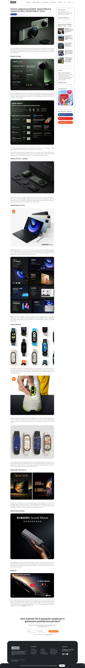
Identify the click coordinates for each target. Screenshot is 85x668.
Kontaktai (64, 646)
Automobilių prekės (44, 653)
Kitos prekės (33, 653)
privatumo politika (48, 634)
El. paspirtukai (43, 652)
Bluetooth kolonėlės (54, 652)
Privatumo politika (14, 661)
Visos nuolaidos (53, 653)
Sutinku (62, 665)
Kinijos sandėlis (34, 650)
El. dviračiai (43, 650)
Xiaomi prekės (33, 652)
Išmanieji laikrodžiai (53, 650)
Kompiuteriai (52, 649)
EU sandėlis (33, 649)
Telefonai (42, 649)
